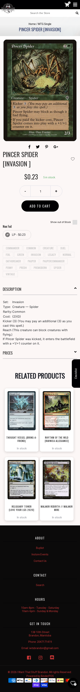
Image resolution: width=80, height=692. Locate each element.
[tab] (40, 290)
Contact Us (40, 560)
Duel (63, 248)
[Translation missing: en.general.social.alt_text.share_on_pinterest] (47, 147)
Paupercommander (54, 261)
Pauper (32, 261)
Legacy (52, 254)
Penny (9, 267)
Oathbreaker (13, 261)
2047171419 (44, 641)
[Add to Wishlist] (72, 159)
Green (20, 254)
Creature (48, 248)
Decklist (75, 373)
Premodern (40, 267)
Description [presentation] (12, 289)
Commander (12, 248)
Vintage (10, 274)
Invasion (36, 254)
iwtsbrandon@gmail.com (44, 648)
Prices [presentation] (8, 353)
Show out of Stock (60, 222)
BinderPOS (47, 676)
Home (32, 23)
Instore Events (40, 554)
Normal (67, 254)
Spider (57, 267)
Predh (23, 267)
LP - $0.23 (18, 234)
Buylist (40, 547)
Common (31, 248)
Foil (8, 254)
